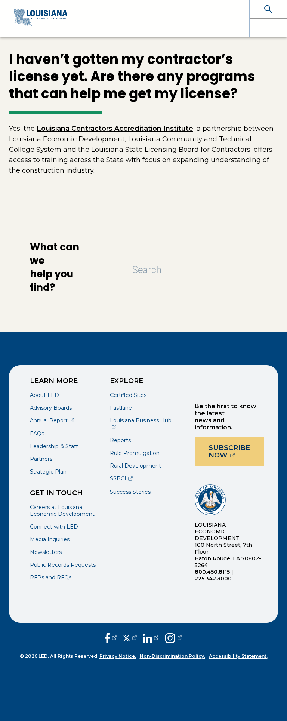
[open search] (268, 9)
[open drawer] (268, 28)
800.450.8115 (212, 572)
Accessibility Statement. (238, 656)
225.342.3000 (213, 578)
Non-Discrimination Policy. (172, 656)
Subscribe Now (236, 451)
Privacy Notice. (117, 656)
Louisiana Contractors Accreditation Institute (115, 128)
